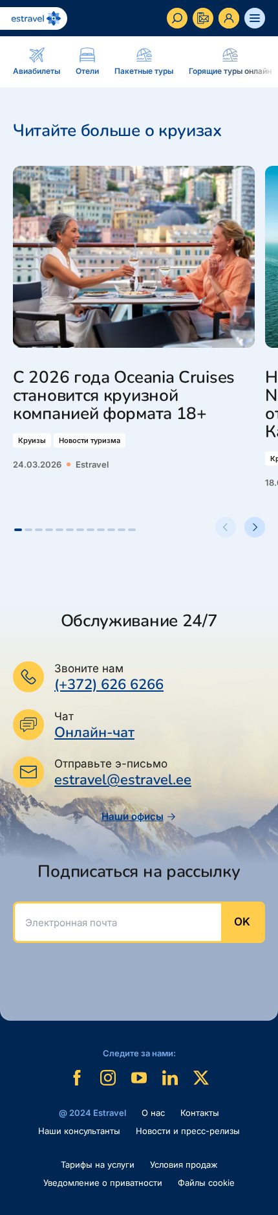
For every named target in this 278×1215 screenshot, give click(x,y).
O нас (153, 1112)
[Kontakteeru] (203, 18)
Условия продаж (184, 1164)
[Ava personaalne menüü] (229, 18)
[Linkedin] (170, 1077)
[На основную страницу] (33, 18)
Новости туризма (89, 440)
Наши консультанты (79, 1131)
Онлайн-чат (94, 733)
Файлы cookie (206, 1182)
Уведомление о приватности (102, 1182)
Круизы (32, 440)
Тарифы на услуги (97, 1164)
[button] (18, 529)
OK (242, 921)
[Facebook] (77, 1077)
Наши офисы (133, 816)
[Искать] (177, 18)
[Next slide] (254, 527)
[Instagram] (108, 1077)
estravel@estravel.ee (122, 779)
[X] (201, 1077)
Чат (64, 716)
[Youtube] (139, 1077)
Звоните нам (88, 668)
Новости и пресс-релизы (188, 1131)
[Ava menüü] (254, 18)
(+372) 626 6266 (109, 684)
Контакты (199, 1112)
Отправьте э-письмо (110, 763)
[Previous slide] (225, 527)
